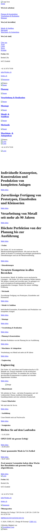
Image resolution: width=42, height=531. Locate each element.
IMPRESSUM (6, 518)
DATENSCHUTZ (17, 518)
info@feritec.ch (6, 72)
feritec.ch (4, 76)
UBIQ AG (33, 522)
